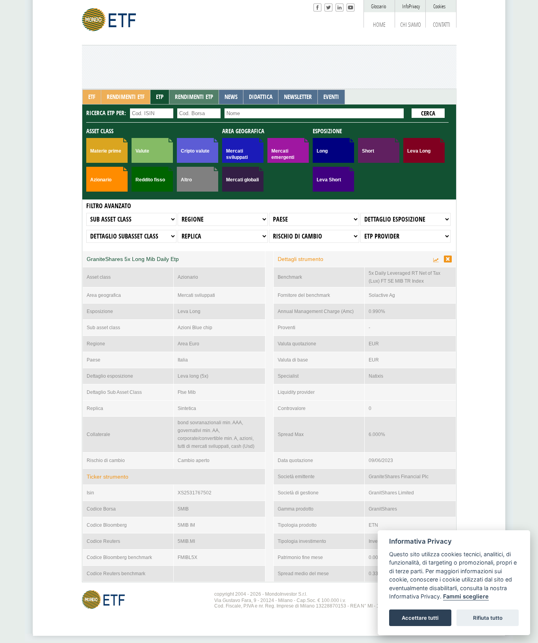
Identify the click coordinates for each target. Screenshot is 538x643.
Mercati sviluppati (237, 154)
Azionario (100, 180)
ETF (91, 97)
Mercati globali (242, 180)
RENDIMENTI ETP (194, 97)
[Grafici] (436, 260)
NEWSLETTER (298, 97)
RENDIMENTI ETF (126, 97)
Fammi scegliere (466, 596)
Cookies (439, 6)
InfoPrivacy (411, 6)
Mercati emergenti (282, 154)
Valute (142, 151)
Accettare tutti (420, 618)
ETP (159, 97)
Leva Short (329, 180)
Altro (186, 180)
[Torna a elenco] (448, 259)
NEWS (230, 97)
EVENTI (331, 97)
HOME (379, 24)
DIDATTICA (261, 97)
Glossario (378, 6)
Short (368, 151)
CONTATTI (441, 24)
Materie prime (105, 151)
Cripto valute (195, 151)
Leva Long (418, 151)
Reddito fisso (150, 180)
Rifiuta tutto (488, 618)
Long (322, 151)
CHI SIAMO (410, 24)
